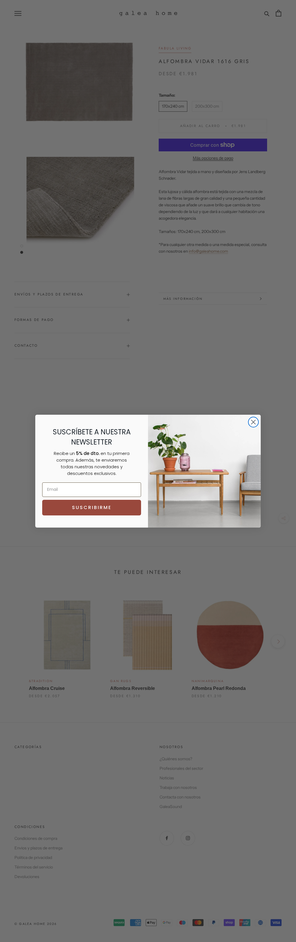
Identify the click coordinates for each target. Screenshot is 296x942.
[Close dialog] (253, 422)
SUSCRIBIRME (92, 507)
